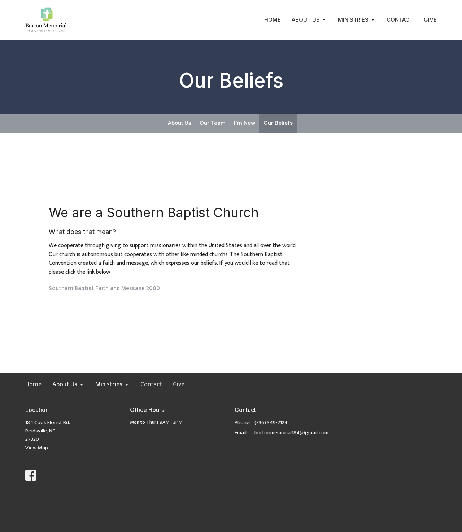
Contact (400, 19)
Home (272, 19)
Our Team (213, 122)
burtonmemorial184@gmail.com (291, 432)
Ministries (353, 19)
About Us (306, 19)
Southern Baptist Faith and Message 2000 (104, 288)
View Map (36, 447)
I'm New (244, 122)
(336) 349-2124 (270, 422)
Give (430, 19)
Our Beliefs (278, 122)
